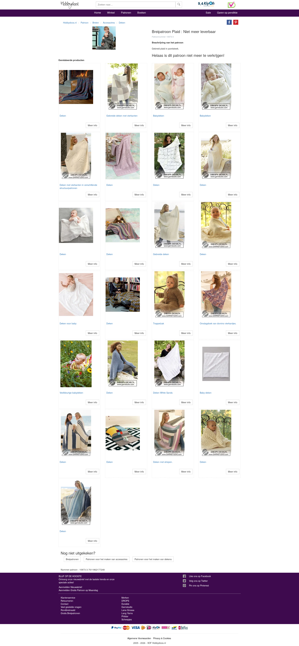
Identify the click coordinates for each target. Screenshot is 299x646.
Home (97, 12)
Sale (208, 12)
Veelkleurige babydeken (71, 392)
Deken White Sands (163, 392)
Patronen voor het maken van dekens (153, 559)
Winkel (111, 12)
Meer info (92, 125)
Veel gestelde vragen (71, 606)
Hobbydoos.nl (70, 22)
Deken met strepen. (163, 461)
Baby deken (205, 392)
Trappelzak (158, 323)
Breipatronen (72, 559)
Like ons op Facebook (200, 576)
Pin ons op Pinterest (199, 585)
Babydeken (158, 115)
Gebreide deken (161, 254)
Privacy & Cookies (162, 638)
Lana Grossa (127, 610)
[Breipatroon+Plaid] (228, 21)
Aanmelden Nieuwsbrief (70, 587)
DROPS (125, 600)
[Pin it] (235, 21)
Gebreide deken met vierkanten (122, 115)
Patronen (126, 12)
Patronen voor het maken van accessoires (106, 559)
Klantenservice (68, 597)
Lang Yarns (127, 613)
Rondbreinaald (68, 610)
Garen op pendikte (227, 12)
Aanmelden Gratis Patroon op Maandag (78, 590)
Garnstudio (126, 606)
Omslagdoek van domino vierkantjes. (218, 323)
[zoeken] (179, 4)
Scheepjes (126, 619)
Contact (64, 603)
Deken (63, 115)
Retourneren (67, 600)
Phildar (124, 616)
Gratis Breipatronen (70, 613)
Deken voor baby (68, 323)
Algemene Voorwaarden (139, 638)
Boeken (141, 12)
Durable (125, 603)
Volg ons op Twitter (198, 580)
